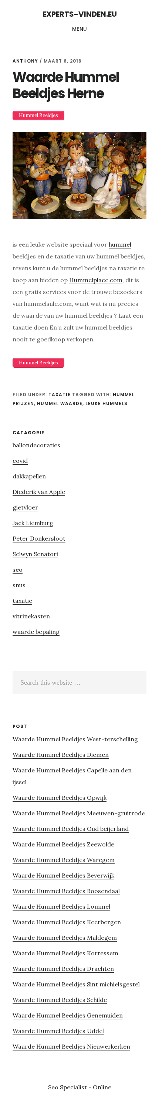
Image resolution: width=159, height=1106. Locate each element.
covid (20, 460)
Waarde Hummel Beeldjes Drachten (63, 968)
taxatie (59, 394)
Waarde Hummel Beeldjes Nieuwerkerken (71, 1046)
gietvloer (25, 507)
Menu (79, 29)
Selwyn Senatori (35, 554)
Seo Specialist (68, 1087)
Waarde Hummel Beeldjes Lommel (61, 906)
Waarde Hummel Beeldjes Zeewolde (63, 844)
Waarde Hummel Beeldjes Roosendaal (66, 891)
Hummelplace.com (95, 280)
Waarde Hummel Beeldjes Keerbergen (67, 922)
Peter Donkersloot (39, 538)
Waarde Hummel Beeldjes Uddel (58, 1031)
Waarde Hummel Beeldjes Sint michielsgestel (76, 984)
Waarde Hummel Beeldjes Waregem (64, 859)
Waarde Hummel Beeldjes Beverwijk (63, 875)
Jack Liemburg (33, 523)
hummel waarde (59, 403)
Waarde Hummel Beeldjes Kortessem (65, 953)
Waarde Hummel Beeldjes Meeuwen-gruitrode (79, 813)
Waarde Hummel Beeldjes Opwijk (59, 797)
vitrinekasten (31, 616)
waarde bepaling (36, 631)
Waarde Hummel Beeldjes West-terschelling (75, 739)
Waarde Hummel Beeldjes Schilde (60, 999)
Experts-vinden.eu (80, 14)
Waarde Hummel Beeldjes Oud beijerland (71, 828)
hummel (120, 244)
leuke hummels (106, 403)
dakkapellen (29, 476)
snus (19, 585)
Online (102, 1087)
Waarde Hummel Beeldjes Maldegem (65, 937)
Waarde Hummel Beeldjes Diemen (61, 754)
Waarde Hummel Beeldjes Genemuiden (68, 1015)
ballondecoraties (36, 445)
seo (18, 569)
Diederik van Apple (39, 491)
